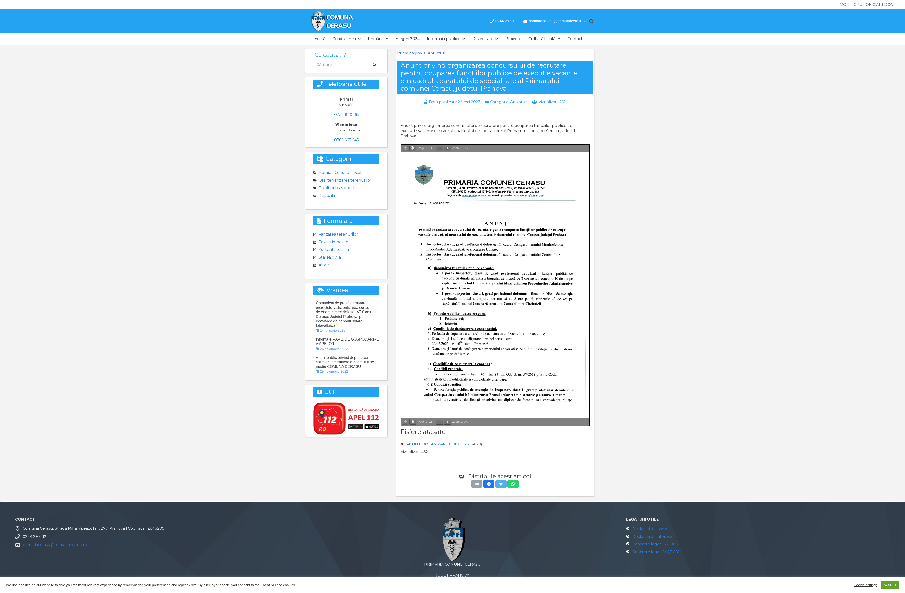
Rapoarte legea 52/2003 (655, 544)
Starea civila (330, 257)
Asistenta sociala (334, 249)
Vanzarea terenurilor (338, 234)
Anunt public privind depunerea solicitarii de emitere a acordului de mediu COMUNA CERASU (345, 362)
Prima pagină (409, 53)
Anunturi (436, 53)
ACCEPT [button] (890, 585)
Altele (324, 265)
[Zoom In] (447, 148)
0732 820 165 (346, 114)
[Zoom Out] (439, 148)
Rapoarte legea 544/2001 (655, 552)
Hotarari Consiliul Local (340, 172)
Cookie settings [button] (865, 585)
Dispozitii (327, 195)
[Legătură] (332, 21)
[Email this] (476, 484)
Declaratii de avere (649, 529)
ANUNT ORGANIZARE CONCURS (437, 444)
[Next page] (412, 148)
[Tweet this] (501, 484)
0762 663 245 (346, 140)
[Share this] (488, 484)
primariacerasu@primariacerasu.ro (55, 545)
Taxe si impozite (333, 242)
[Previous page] (405, 148)
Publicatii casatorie (336, 188)
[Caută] (591, 21)
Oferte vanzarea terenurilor (345, 180)
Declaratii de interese (652, 536)
